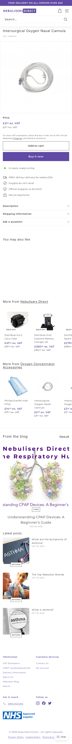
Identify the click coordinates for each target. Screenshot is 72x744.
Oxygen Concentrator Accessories (29, 365)
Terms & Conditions (53, 737)
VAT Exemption (11, 663)
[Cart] (60, 11)
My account (42, 668)
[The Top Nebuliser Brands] (16, 586)
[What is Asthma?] (16, 621)
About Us (8, 677)
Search (6, 686)
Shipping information (17, 213)
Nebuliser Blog (11, 681)
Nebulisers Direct (34, 301)
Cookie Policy (33, 737)
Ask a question (13, 221)
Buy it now (36, 156)
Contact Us (42, 663)
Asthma (16, 564)
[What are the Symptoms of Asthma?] (16, 551)
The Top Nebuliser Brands (48, 574)
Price (6, 117)
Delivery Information (14, 672)
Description (10, 205)
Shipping (17, 138)
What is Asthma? (43, 609)
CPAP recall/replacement (16, 668)
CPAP (36, 509)
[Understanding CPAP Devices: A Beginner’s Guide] (36, 476)
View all (64, 436)
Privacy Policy (16, 737)
